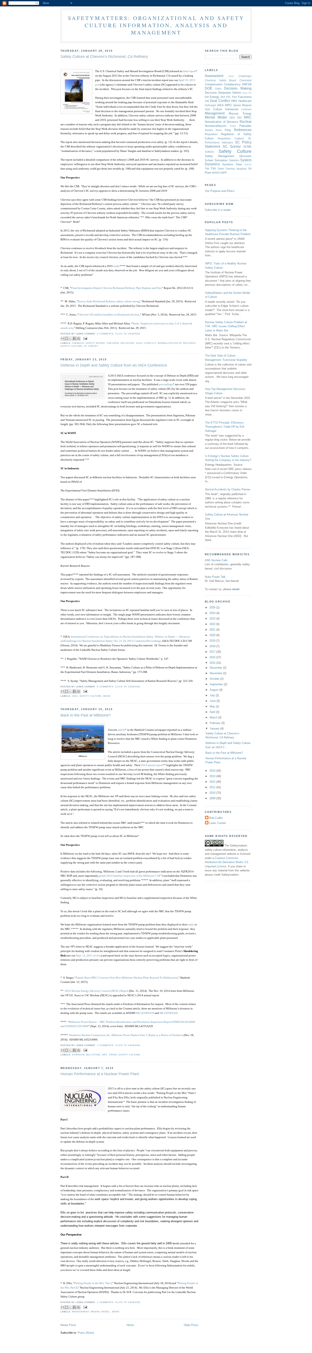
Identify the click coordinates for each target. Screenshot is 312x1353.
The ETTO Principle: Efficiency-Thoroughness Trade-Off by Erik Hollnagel (225, 426)
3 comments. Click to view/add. (119, 1045)
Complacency (232, 84)
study (116, 266)
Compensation (213, 84)
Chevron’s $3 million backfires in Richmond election (108, 314)
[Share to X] (70, 338)
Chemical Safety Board (88, 343)
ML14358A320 (169, 1013)
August (214, 689)
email (235, 589)
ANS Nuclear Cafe (216, 560)
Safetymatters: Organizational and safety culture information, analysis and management (156, 25)
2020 (212, 635)
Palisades (245, 125)
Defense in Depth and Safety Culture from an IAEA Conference (113, 365)
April (213, 712)
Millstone (93, 1054)
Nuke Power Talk (215, 576)
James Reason (242, 105)
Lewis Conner (217, 823)
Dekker (236, 92)
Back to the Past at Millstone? (85, 715)
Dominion (78, 1054)
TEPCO (248, 164)
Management (80, 1311)
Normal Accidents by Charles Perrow (227, 489)
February (215, 723)
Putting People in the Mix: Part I (92, 1283)
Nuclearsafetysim (215, 125)
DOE (208, 88)
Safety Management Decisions (228, 156)
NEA (232, 117)
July (213, 695)
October (215, 678)
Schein (209, 160)
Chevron (113, 343)
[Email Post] (85, 338)
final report (189, 71)
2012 (212, 781)
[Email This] (62, 338)
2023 (212, 618)
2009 (212, 798)
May (213, 706)
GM (207, 101)
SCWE (247, 146)
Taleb (221, 168)
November (216, 673)
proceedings (166, 384)
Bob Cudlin (216, 817)
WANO (107, 696)
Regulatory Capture (231, 138)
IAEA (75, 696)
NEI (239, 117)
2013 (212, 776)
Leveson (247, 109)
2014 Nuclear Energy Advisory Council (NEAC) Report (96, 990)
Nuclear (246, 121)
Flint (234, 97)
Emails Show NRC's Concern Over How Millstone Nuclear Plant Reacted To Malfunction (127, 977)
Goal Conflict (146, 343)
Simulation (221, 160)
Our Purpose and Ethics (220, 191)
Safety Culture (71, 346)
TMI (207, 168)
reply (191, 924)
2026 (212, 607)
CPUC (231, 76)
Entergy (214, 96)
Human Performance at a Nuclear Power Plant (99, 1074)
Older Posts (191, 1325)
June (213, 700)
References (243, 130)
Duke (244, 93)
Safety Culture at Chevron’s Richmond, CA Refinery (104, 56)
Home (130, 1325)
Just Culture (213, 109)
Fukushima (245, 96)
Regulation (211, 134)
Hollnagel (210, 105)
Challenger (245, 76)
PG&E (233, 126)
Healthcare (245, 101)
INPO (228, 105)
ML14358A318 (145, 1013)
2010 (212, 792)
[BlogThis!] (66, 338)
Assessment (214, 76)
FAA (223, 97)
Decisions (127, 343)
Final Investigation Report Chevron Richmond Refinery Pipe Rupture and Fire (116, 288)
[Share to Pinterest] (78, 338)
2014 (212, 770)
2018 (212, 646)
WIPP (224, 172)
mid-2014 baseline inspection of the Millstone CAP (130, 875)
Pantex (209, 130)
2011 (212, 787)
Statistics (234, 160)
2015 (212, 662)
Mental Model (100, 1311)
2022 (212, 624)
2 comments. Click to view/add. (119, 1302)
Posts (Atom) (86, 1332)
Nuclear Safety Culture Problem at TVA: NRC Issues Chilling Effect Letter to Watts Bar (226, 326)
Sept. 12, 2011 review (88, 955)
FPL (228, 97)
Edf (207, 97)
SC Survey (91, 346)
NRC (104, 1054)
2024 (212, 613)
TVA (213, 168)
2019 (212, 640)
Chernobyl (245, 80)
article (121, 729)
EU (250, 93)
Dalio (218, 88)
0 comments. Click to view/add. (119, 334)
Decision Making (238, 88)
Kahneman (231, 109)
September (217, 684)
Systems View (232, 164)
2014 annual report (152, 765)
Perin (113, 1054)
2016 (212, 657)
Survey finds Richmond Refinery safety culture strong (109, 301)
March (214, 717)
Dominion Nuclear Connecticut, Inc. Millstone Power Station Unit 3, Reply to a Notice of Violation (126, 1035)
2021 (212, 629)
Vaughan (241, 168)
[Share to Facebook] (74, 338)
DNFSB (247, 84)
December (216, 667)
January (215, 728)
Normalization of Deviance (177, 343)
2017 (212, 651)
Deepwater (224, 92)
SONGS (209, 151)
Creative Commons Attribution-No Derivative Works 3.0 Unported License (226, 862)
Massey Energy (240, 113)
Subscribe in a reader (218, 209)
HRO (234, 101)
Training (230, 168)
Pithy (228, 130)
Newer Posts (68, 1325)
